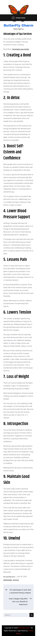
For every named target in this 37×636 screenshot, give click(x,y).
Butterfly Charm (24, 628)
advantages (7, 580)
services (16, 580)
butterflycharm (10, 577)
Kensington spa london (20, 49)
